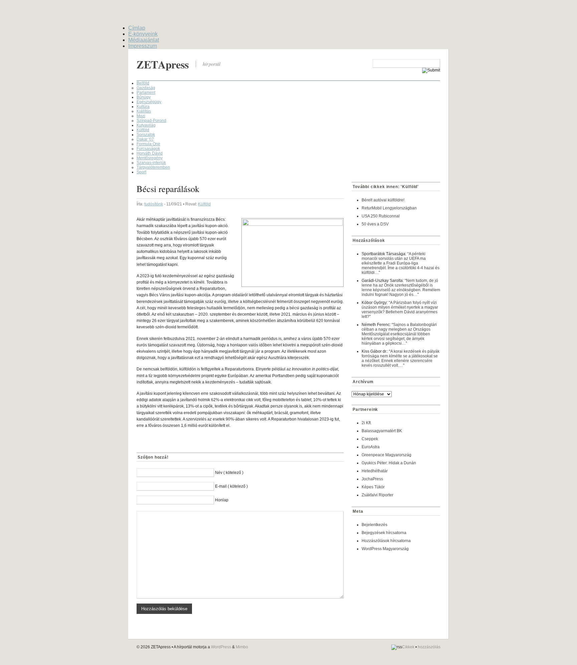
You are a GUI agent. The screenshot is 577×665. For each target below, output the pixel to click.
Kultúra (143, 106)
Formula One (148, 144)
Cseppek (370, 439)
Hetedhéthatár (375, 471)
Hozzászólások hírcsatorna (386, 540)
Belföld (143, 83)
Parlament (146, 92)
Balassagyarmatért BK (382, 431)
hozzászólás (429, 647)
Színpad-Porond (151, 120)
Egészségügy (149, 102)
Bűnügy (144, 97)
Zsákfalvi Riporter (377, 495)
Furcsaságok (148, 148)
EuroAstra (371, 447)
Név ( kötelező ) (229, 472)
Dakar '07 (145, 139)
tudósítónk (153, 204)
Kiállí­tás (144, 111)
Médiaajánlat (143, 40)
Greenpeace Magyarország (386, 455)
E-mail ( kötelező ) (231, 486)
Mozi (141, 116)
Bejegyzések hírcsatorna (384, 532)
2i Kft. (367, 423)
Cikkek (408, 647)
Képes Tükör (373, 487)
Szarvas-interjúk (151, 162)
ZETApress (163, 64)
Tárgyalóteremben (153, 167)
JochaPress (372, 479)
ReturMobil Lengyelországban (389, 208)
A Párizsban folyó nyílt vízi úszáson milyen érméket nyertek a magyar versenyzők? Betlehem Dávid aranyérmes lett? (400, 309)
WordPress (221, 647)
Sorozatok (146, 134)
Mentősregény (150, 158)
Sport (141, 172)
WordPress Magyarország (385, 548)
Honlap (221, 500)
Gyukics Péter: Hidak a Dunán (389, 463)
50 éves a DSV (375, 224)
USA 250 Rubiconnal (381, 216)
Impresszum (142, 46)
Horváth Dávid (150, 153)
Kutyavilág (146, 125)
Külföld (143, 130)
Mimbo (242, 647)
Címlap (136, 28)
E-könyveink (143, 34)
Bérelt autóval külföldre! (383, 200)
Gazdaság (146, 88)
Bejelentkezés (374, 524)
